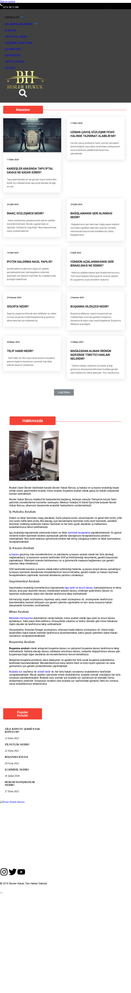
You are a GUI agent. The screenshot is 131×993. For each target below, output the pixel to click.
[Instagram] (108, 7)
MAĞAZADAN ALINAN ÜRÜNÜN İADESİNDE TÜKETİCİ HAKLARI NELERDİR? (90, 354)
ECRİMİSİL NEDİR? (17, 769)
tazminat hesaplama (79, 532)
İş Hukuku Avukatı (22, 511)
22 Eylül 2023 (13, 204)
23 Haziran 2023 (14, 297)
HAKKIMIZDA (12, 55)
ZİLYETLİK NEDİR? (17, 744)
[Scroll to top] (1, 892)
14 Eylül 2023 (13, 253)
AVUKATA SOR (13, 49)
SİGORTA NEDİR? (18, 306)
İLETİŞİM (10, 67)
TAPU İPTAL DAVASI (16, 36)
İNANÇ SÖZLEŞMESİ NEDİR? (25, 213)
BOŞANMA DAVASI (16, 757)
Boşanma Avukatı (22, 642)
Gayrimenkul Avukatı (24, 581)
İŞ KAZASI (10, 30)
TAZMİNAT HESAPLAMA (18, 42)
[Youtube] (127, 7)
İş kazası (14, 554)
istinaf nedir (43, 671)
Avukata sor (15, 671)
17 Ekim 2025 (13, 160)
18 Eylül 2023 (76, 204)
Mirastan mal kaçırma (21, 618)
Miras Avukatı (19, 611)
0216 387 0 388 (11, 7)
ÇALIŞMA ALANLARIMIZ (19, 24)
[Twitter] (118, 7)
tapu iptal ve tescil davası (79, 587)
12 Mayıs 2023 (76, 342)
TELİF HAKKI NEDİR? (20, 351)
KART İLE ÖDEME (14, 61)
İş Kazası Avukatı (21, 548)
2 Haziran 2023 (77, 297)
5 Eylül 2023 (75, 253)
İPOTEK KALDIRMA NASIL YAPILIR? (29, 261)
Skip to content (7, 1)
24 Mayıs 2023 (13, 342)
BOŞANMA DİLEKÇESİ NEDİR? (89, 306)
